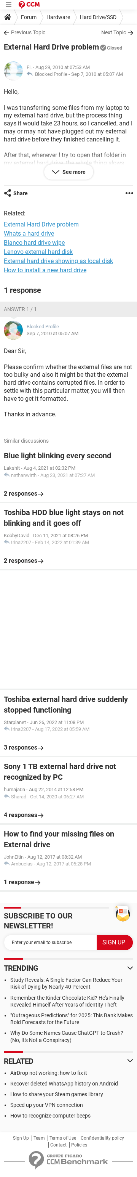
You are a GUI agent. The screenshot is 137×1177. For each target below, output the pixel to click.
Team (39, 1138)
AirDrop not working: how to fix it (48, 1073)
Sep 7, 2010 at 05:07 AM (97, 74)
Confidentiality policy (102, 1138)
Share (20, 193)
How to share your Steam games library (56, 1094)
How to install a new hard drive (45, 270)
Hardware (58, 17)
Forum (29, 17)
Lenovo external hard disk (38, 251)
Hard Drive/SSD (98, 17)
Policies (79, 1145)
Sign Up (21, 1138)
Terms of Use (62, 1138)
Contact (58, 1145)
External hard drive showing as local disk (58, 261)
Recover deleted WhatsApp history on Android (64, 1084)
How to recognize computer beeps (50, 1116)
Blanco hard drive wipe (34, 242)
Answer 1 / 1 (20, 309)
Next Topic (113, 32)
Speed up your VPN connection (46, 1105)
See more (73, 172)
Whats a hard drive (29, 233)
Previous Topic (28, 32)
